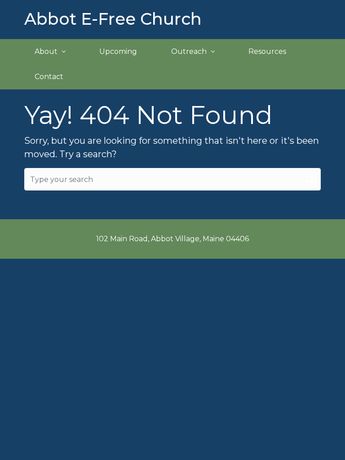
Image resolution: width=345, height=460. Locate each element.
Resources (267, 51)
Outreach (189, 51)
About (46, 51)
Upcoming (118, 51)
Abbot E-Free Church (113, 19)
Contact (49, 76)
